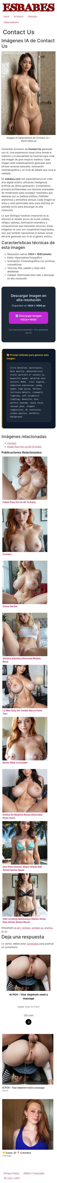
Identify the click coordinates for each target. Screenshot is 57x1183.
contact (26, 927)
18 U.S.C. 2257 (12, 1178)
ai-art (17, 927)
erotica (48, 927)
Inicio (7, 16)
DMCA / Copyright (34, 1173)
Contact (11, 443)
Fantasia (32, 16)
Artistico (18, 16)
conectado (33, 943)
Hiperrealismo (11, 22)
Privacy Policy (11, 1173)
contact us (37, 927)
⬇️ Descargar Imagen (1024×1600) (28, 317)
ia (2, 931)
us (6, 931)
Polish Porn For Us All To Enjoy (24, 446)
